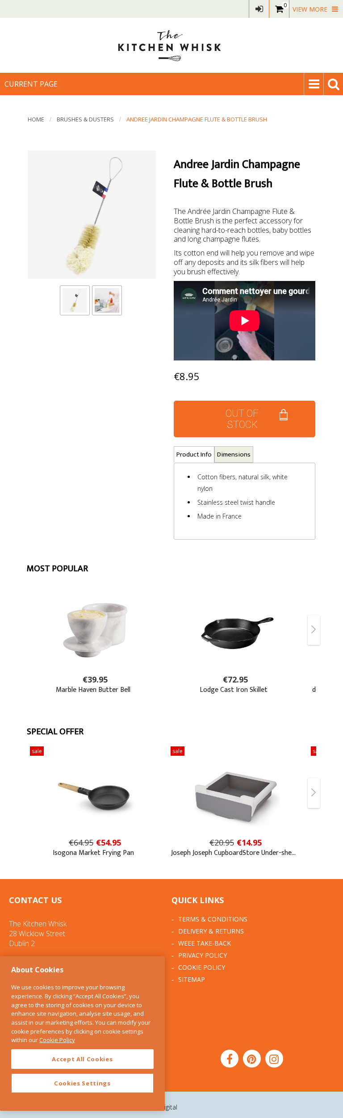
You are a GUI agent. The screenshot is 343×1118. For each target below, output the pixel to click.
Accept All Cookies (82, 1059)
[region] (82, 1033)
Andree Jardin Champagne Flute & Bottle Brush (196, 119)
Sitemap (191, 979)
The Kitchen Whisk (171, 45)
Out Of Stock (242, 419)
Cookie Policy (201, 967)
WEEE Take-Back (204, 943)
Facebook (229, 1059)
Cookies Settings (82, 1083)
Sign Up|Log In (259, 9)
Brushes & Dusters (85, 119)
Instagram (274, 1059)
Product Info (194, 454)
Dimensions (234, 454)
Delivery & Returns (211, 931)
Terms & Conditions (212, 919)
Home (36, 119)
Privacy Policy (202, 955)
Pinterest (252, 1059)
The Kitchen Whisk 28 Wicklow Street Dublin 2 (38, 933)
